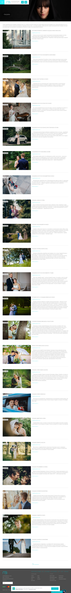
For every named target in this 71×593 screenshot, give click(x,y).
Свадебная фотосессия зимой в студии (42, 273)
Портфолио (32, 577)
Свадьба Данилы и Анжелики (40, 539)
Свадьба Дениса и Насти (38, 442)
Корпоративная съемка (53, 577)
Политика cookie (32, 589)
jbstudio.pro (8, 580)
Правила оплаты (5, 589)
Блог (62, 571)
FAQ (43, 571)
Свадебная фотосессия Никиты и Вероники (43, 54)
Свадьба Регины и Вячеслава (40, 248)
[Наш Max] (26, 2)
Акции (38, 575)
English (66, 571)
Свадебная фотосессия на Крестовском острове (45, 127)
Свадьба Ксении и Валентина (40, 491)
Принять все (55, 588)
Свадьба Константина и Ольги (40, 79)
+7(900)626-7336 (14, 2)
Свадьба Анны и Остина (38, 200)
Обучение (47, 571)
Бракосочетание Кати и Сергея (40, 345)
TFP (59, 571)
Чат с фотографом (56, 591)
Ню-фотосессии (61, 575)
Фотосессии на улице (53, 580)
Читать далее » (35, 41)
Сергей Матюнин (15, 1)
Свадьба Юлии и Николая (38, 394)
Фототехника (54, 571)
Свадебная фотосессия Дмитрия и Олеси (43, 176)
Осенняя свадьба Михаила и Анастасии (42, 321)
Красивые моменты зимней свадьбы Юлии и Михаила (46, 30)
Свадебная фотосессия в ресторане (41, 103)
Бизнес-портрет (52, 575)
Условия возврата (10, 589)
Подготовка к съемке (36, 571)
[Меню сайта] (2, 2)
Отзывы (38, 577)
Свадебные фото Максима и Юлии (41, 151)
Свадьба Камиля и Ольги (38, 515)
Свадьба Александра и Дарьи (40, 369)
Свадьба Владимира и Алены (39, 466)
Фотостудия (33, 580)
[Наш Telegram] (22, 2)
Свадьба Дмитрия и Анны (39, 418)
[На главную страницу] (8, 2)
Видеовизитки (61, 577)
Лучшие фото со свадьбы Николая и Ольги (43, 297)
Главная (32, 575)
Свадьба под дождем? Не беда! (40, 224)
